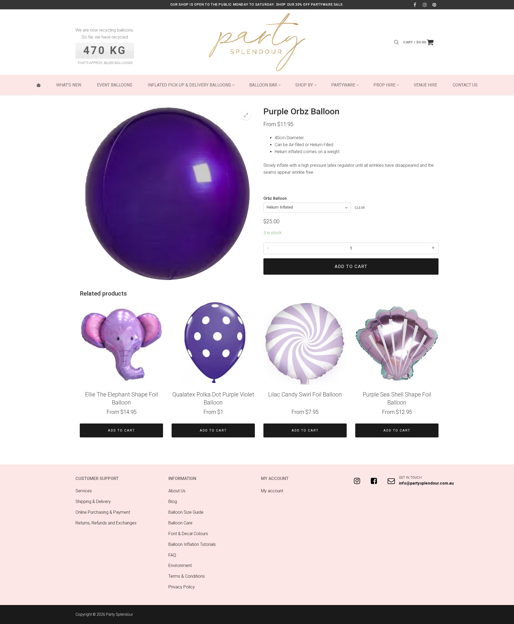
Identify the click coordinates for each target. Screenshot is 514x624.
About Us (177, 490)
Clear (360, 208)
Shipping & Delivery (93, 501)
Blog (172, 501)
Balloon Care (180, 522)
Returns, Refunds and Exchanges (106, 522)
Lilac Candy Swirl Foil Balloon (305, 394)
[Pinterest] (434, 5)
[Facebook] (415, 5)
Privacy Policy (181, 586)
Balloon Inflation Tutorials (192, 544)
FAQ (172, 555)
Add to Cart (121, 430)
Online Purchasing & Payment (102, 512)
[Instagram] (425, 5)
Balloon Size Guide (185, 512)
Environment (180, 565)
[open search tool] (396, 42)
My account (272, 490)
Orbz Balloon (275, 198)
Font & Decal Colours (188, 533)
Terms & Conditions (186, 576)
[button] (246, 115)
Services (83, 490)
